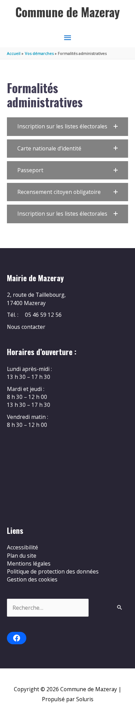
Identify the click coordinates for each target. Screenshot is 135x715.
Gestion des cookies (32, 579)
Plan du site (21, 555)
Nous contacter (26, 327)
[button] (67, 126)
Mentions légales (29, 563)
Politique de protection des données (53, 571)
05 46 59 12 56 (43, 315)
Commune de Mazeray (67, 12)
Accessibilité (22, 547)
